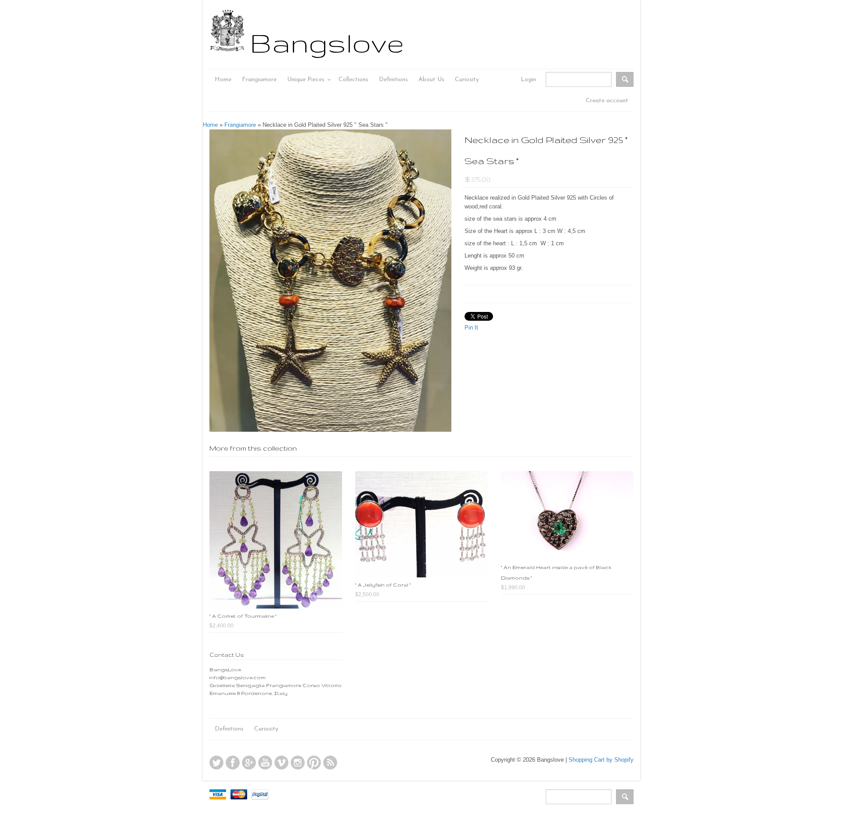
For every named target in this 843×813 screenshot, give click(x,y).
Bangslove (327, 42)
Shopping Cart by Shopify (601, 759)
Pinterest (314, 763)
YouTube (265, 763)
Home (210, 125)
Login (528, 79)
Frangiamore (240, 125)
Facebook (233, 763)
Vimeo (281, 763)
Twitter (216, 763)
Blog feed (330, 763)
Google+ (249, 763)
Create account (607, 100)
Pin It (471, 327)
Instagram (298, 763)
